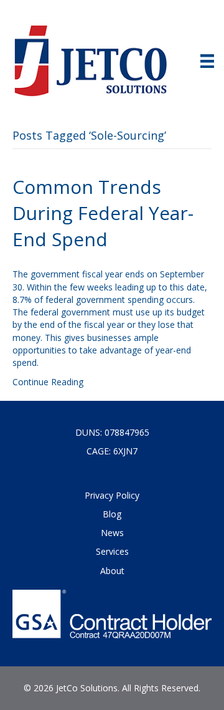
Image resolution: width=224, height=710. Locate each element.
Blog (112, 514)
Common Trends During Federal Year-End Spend (103, 213)
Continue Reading (47, 382)
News (112, 533)
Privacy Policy (112, 495)
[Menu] (207, 61)
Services (112, 551)
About (112, 571)
